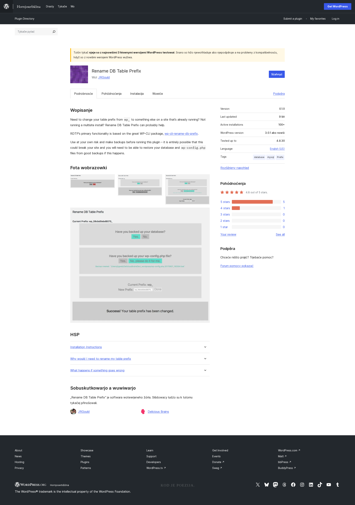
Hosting (19, 462)
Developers (153, 462)
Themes (86, 456)
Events (216, 456)
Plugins (85, 462)
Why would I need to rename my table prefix (100, 359)
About (18, 450)
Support (151, 456)
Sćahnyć (276, 74)
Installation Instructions (86, 347)
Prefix (280, 157)
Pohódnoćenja (111, 93)
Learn (149, 450)
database (259, 157)
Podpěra (279, 93)
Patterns (86, 467)
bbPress (284, 462)
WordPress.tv (156, 467)
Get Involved (220, 450)
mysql (270, 157)
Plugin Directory (24, 18)
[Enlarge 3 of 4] (205, 179)
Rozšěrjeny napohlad (234, 168)
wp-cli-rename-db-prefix (181, 133)
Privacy (19, 467)
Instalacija (137, 93)
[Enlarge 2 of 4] (157, 179)
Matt (282, 456)
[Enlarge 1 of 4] (110, 179)
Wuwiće (157, 93)
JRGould (104, 77)
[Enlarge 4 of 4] (205, 212)
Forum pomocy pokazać (236, 266)
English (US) (277, 148)
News (18, 456)
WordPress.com (289, 450)
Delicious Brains (158, 411)
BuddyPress (287, 467)
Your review (228, 234)
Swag (217, 467)
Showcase (87, 450)
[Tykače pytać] (54, 31)
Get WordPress (337, 6)
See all (280, 234)
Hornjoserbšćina (59, 485)
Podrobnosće (83, 93)
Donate (218, 462)
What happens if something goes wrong (97, 370)
